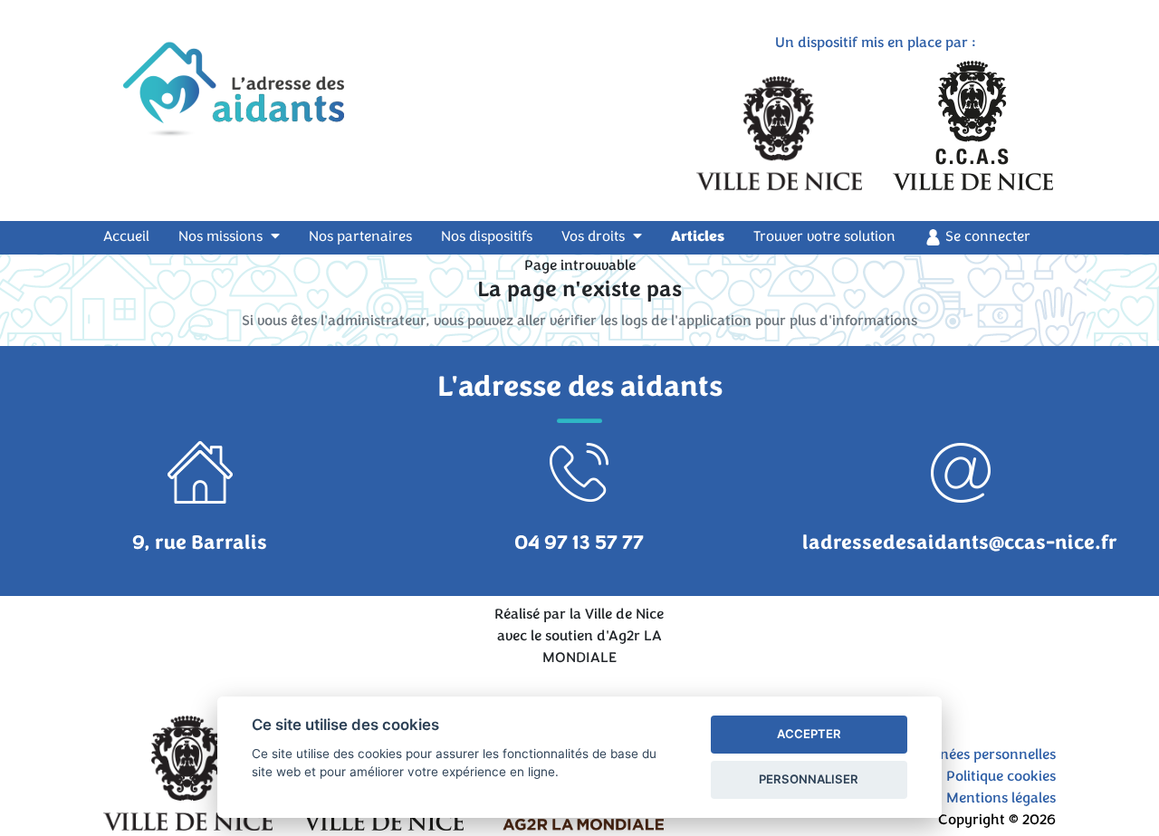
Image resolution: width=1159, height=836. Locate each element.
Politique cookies (1001, 776)
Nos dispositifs (486, 236)
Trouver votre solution (824, 236)
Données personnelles (984, 754)
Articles (697, 236)
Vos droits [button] (594, 236)
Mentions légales (1001, 798)
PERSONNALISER (808, 779)
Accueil (137, 236)
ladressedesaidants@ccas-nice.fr (959, 542)
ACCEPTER (809, 733)
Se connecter (986, 236)
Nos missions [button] (222, 236)
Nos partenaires (360, 236)
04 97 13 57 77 (579, 542)
